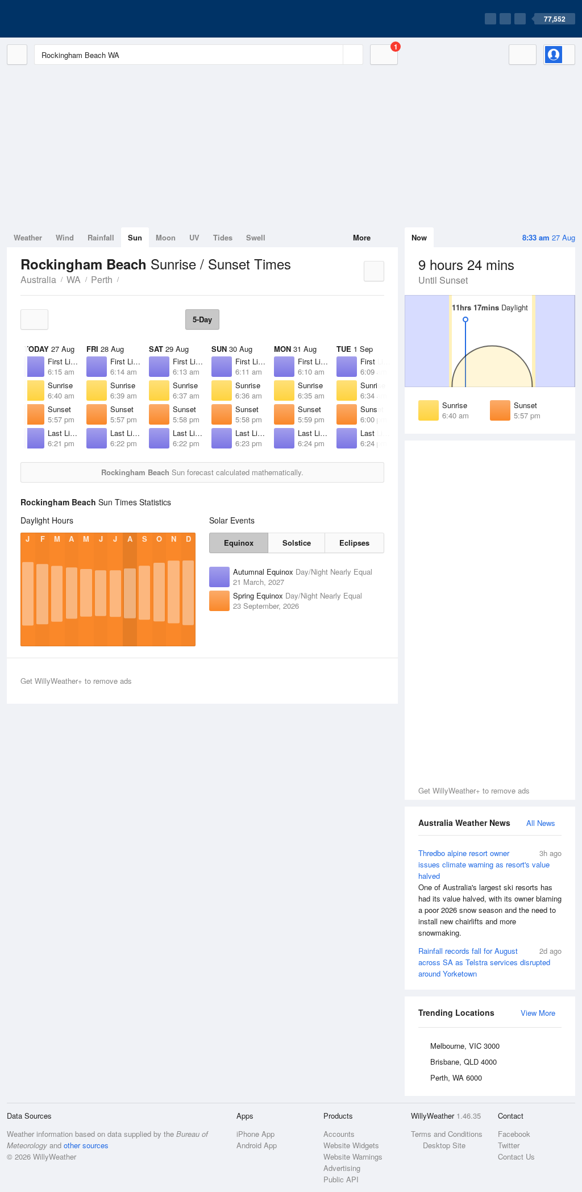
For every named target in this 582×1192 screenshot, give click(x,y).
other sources (86, 1145)
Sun (135, 237)
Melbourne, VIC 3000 (465, 1045)
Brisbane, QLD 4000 (463, 1061)
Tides (222, 237)
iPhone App (255, 1133)
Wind (65, 237)
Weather (28, 237)
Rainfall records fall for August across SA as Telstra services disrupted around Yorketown (490, 962)
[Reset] (333, 54)
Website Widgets (351, 1145)
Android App (256, 1145)
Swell (255, 237)
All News (540, 822)
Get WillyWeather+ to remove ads (474, 790)
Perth (102, 279)
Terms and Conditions (447, 1133)
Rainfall (101, 237)
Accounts (339, 1133)
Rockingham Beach (125, 278)
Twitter (508, 1145)
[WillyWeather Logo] (60, 19)
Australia (38, 279)
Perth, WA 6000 (456, 1077)
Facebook (514, 1133)
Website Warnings (353, 1156)
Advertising (341, 1167)
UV (194, 237)
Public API (341, 1179)
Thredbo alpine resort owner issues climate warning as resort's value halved (490, 893)
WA (73, 279)
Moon (166, 237)
